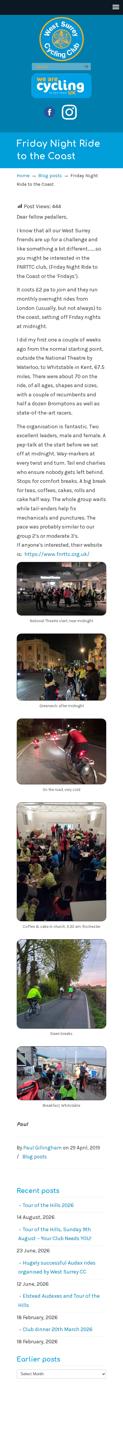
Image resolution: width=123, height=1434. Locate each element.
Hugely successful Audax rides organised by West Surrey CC (57, 1267)
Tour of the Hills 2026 (48, 1205)
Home (23, 175)
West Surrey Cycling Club (61, 39)
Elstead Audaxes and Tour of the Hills (59, 1300)
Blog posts (50, 175)
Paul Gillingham (42, 1148)
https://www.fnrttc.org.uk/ (57, 554)
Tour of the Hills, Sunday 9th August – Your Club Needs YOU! (55, 1234)
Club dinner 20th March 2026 (58, 1329)
